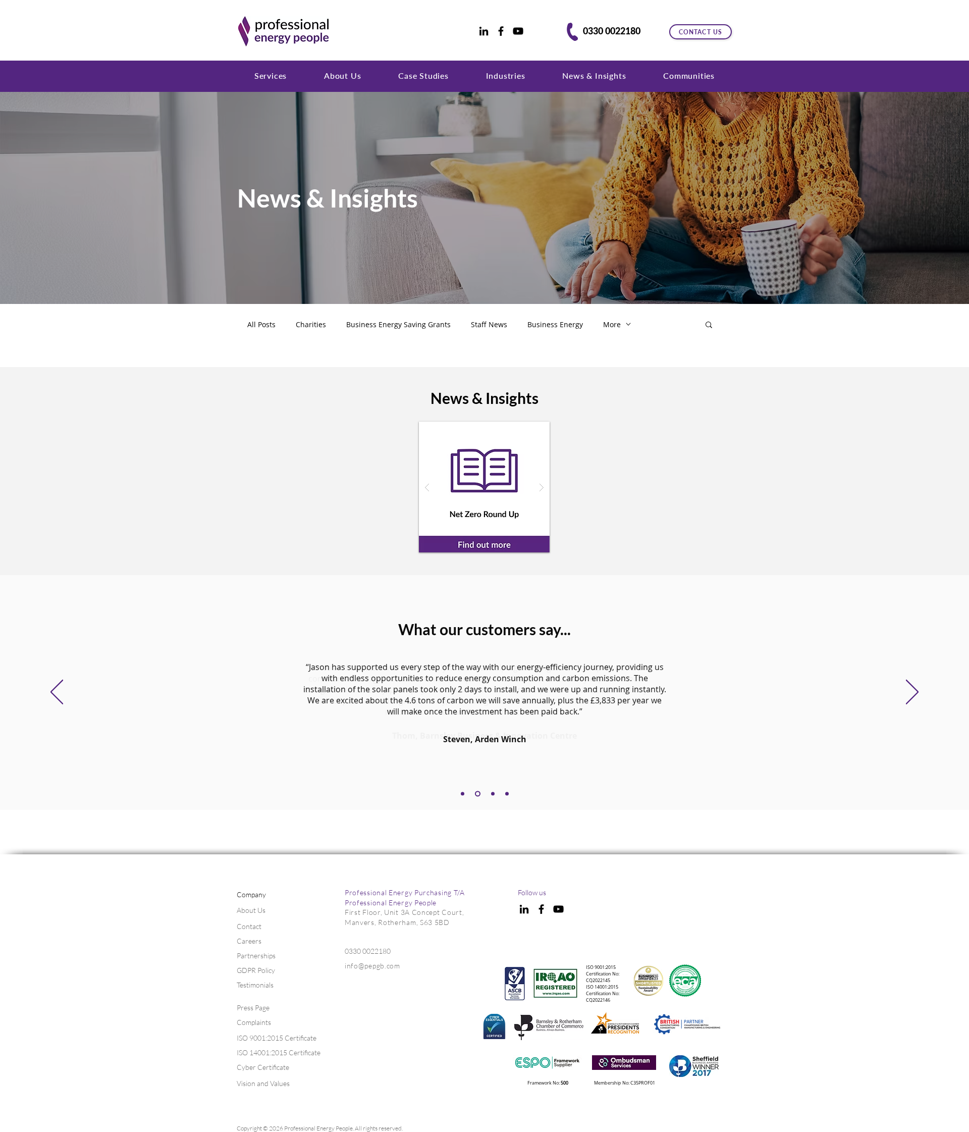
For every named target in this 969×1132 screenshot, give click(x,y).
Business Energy (555, 324)
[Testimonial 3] (477, 794)
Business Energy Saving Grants (398, 324)
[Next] (912, 693)
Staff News (489, 324)
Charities (311, 324)
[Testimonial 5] (507, 794)
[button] (270, 75)
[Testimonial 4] (493, 794)
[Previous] (56, 693)
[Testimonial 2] (462, 794)
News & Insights (327, 198)
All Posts (261, 324)
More (612, 324)
